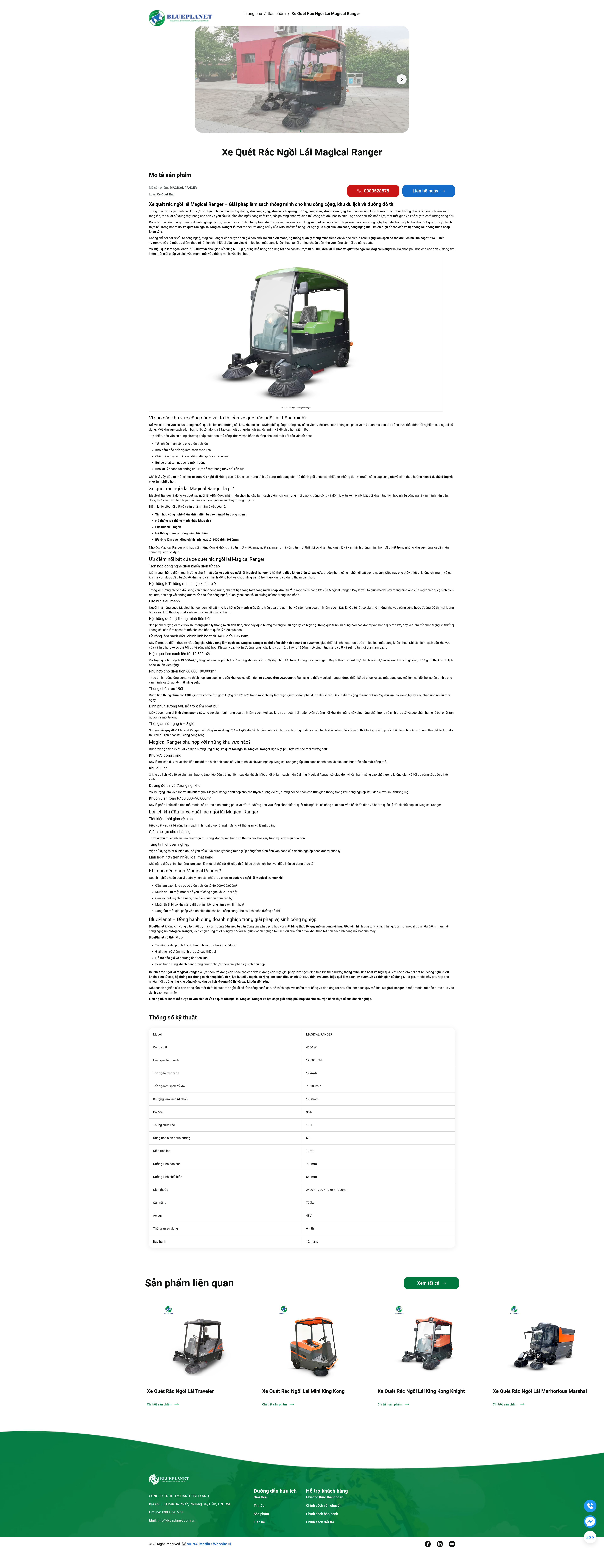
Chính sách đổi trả (320, 1522)
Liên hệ (356, 18)
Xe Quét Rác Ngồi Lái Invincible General (537, 1391)
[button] (202, 79)
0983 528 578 (172, 1512)
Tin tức (332, 18)
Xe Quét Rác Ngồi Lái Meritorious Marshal (425, 1391)
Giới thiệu (276, 18)
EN (426, 18)
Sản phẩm (305, 18)
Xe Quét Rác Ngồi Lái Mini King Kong (188, 1391)
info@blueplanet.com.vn (176, 1520)
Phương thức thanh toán (324, 1497)
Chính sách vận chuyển (323, 1505)
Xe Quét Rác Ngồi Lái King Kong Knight (306, 1391)
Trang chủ (251, 18)
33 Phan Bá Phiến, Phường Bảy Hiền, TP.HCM (196, 1504)
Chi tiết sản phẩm (159, 1404)
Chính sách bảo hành (322, 1514)
